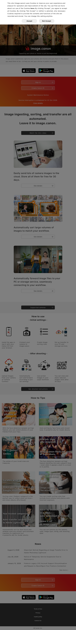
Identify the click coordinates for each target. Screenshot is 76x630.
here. (33, 8)
